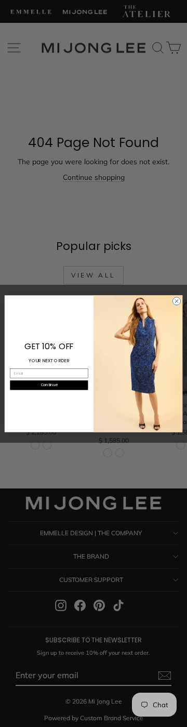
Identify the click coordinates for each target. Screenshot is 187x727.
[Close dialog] (176, 301)
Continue (49, 384)
